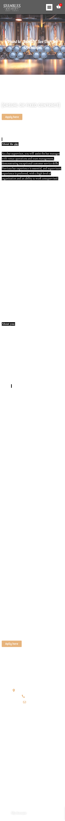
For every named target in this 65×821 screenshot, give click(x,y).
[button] (49, 7)
